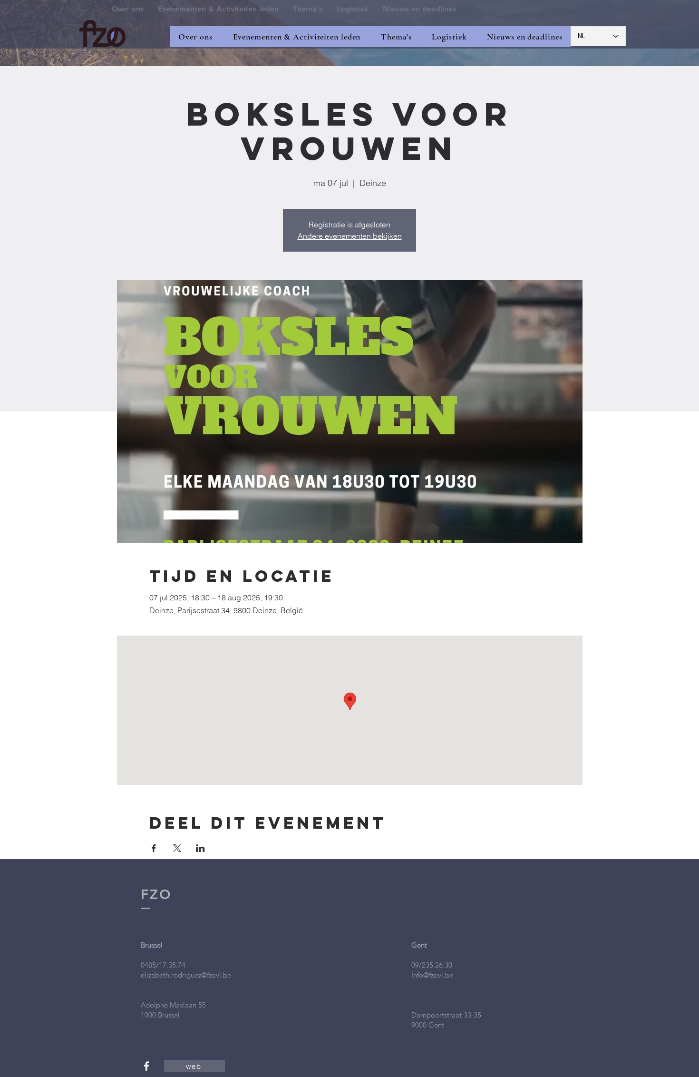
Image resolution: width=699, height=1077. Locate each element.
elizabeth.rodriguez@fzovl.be (186, 974)
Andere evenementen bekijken (350, 236)
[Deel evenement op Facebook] (153, 848)
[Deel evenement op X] (177, 848)
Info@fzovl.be (432, 974)
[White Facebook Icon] (146, 1066)
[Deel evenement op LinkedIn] (200, 848)
